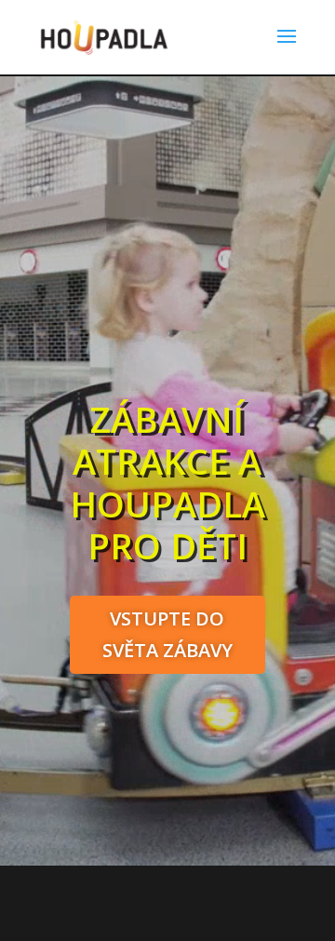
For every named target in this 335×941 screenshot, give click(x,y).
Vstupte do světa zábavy (167, 634)
